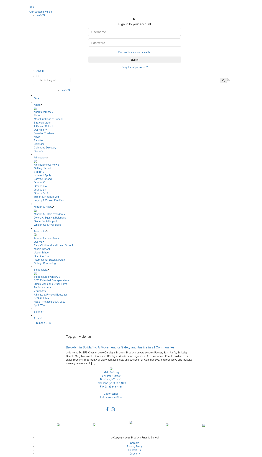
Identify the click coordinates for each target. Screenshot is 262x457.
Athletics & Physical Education (51, 294)
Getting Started (42, 168)
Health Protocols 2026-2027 (49, 301)
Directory (135, 453)
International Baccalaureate (49, 259)
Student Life (40, 269)
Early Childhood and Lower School (53, 245)
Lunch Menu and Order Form (50, 284)
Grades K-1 (40, 182)
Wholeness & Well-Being (47, 224)
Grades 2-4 (40, 186)
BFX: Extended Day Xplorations (51, 280)
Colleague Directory (45, 147)
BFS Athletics (41, 298)
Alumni (40, 70)
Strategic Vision (42, 122)
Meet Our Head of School (48, 119)
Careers (38, 151)
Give (36, 98)
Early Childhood (43, 179)
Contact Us (134, 450)
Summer (38, 311)
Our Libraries (41, 256)
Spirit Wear (40, 305)
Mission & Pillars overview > (49, 214)
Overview (39, 241)
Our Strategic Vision (40, 11)
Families (38, 140)
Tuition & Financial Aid (46, 196)
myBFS (41, 15)
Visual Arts (40, 291)
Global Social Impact (45, 221)
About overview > (43, 112)
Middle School (42, 249)
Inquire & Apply (42, 175)
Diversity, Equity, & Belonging (50, 217)
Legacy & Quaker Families (49, 200)
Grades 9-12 (41, 193)
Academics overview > (46, 238)
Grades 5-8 (40, 189)
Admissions (40, 157)
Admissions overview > (47, 164)
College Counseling (45, 263)
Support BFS (43, 323)
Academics (40, 231)
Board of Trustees (44, 133)
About (37, 104)
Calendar (39, 144)
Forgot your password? (135, 67)
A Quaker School (43, 126)
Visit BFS (39, 171)
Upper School (41, 252)
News (37, 136)
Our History (40, 129)
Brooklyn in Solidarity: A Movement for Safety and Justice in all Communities (120, 347)
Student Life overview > (47, 276)
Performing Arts (43, 287)
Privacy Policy (134, 446)
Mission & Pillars (43, 206)
